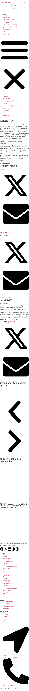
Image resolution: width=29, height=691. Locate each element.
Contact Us (6, 34)
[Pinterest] (13, 549)
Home (4, 14)
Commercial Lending (11, 26)
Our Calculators (7, 27)
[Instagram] (17, 549)
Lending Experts (7, 29)
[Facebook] (2, 549)
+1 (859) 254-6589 (12, 321)
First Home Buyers (10, 19)
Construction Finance (11, 24)
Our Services (6, 17)
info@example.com (11, 322)
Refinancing (9, 21)
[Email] (16, 226)
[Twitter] (16, 198)
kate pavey (6, 232)
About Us (5, 16)
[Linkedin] (9, 549)
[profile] (14, 230)
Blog (4, 32)
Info (4, 31)
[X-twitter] (5, 549)
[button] (14, 64)
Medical (8, 22)
